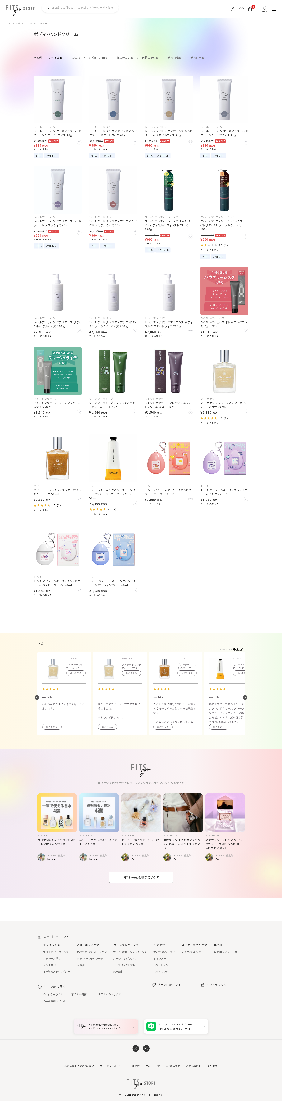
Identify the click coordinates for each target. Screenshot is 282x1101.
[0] (250, 9)
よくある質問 (173, 1066)
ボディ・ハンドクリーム (90, 958)
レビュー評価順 (98, 57)
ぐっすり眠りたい (53, 994)
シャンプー (160, 958)
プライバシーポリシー (112, 1066)
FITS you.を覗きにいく (139, 877)
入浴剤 (81, 965)
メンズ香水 (49, 965)
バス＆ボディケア (20, 23)
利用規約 (135, 1066)
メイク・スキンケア (192, 952)
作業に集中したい (54, 1001)
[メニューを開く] (274, 9)
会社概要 (213, 1066)
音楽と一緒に (79, 994)
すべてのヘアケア (164, 952)
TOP (8, 23)
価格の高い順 (150, 57)
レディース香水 (52, 958)
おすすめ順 (56, 57)
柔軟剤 (117, 971)
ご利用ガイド (153, 1066)
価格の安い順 (125, 57)
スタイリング (161, 971)
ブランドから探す (169, 984)
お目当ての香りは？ (82, 7)
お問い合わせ (193, 1066)
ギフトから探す (216, 984)
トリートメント (162, 965)
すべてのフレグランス (56, 952)
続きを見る (52, 727)
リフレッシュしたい (110, 994)
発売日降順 (174, 57)
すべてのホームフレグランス (130, 952)
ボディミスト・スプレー (56, 971)
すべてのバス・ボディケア (92, 952)
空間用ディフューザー (227, 952)
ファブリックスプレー (125, 965)
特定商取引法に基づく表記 (79, 1066)
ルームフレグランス (124, 958)
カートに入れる (42, 149)
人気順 (76, 57)
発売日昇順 (197, 57)
